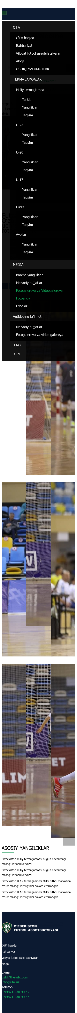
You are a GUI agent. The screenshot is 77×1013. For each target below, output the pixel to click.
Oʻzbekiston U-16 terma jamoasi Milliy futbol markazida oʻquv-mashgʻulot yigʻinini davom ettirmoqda (36, 894)
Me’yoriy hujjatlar (29, 282)
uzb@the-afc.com (15, 977)
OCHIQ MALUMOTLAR (32, 69)
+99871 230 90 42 (15, 992)
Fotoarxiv (23, 298)
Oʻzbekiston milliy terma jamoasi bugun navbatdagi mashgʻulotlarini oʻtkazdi (34, 861)
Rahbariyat (24, 45)
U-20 (19, 152)
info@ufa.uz (11, 982)
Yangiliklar (30, 107)
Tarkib (26, 99)
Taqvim (27, 115)
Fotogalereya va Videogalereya (39, 290)
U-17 (19, 179)
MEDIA (18, 264)
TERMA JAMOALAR (27, 79)
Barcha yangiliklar (29, 275)
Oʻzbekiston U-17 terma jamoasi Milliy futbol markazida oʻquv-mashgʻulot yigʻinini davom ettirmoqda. (36, 883)
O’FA (16, 27)
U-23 (19, 125)
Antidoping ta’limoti (27, 316)
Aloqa (20, 61)
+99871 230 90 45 (15, 997)
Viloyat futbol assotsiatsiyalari (38, 53)
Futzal (20, 207)
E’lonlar (21, 306)
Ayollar (21, 234)
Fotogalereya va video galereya (39, 334)
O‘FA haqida (25, 38)
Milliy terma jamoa (30, 90)
